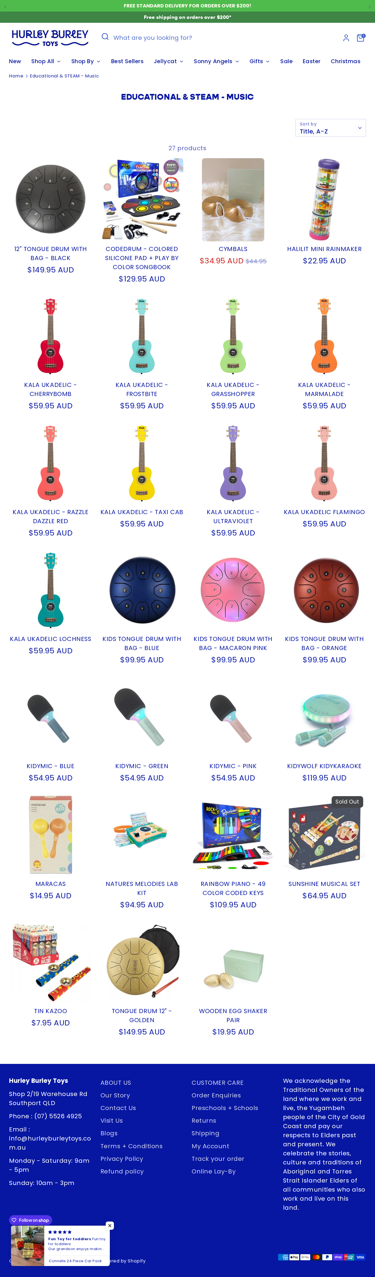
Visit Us (111, 1120)
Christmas (346, 61)
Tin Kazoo (50, 1011)
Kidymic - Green (141, 766)
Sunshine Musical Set (324, 884)
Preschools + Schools (225, 1108)
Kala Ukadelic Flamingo (324, 512)
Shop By (83, 61)
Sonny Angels (214, 61)
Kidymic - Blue (51, 766)
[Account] (346, 37)
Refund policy (122, 1171)
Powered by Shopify (121, 1261)
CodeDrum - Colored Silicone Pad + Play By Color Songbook (141, 258)
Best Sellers (127, 61)
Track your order (218, 1159)
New (15, 61)
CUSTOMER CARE (218, 1082)
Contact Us (118, 1108)
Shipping (205, 1133)
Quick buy (51, 231)
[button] (110, 1226)
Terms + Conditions (131, 1146)
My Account (211, 1146)
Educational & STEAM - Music (64, 76)
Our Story (115, 1095)
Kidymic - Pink (233, 766)
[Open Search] (105, 36)
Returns (204, 1120)
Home (16, 76)
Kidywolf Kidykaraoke (324, 766)
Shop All (43, 61)
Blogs (109, 1133)
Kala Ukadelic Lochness (50, 639)
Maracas (50, 884)
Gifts (257, 61)
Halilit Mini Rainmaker (324, 249)
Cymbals (233, 249)
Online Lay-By (214, 1171)
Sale (286, 61)
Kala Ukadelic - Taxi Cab (141, 512)
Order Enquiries (216, 1095)
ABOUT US (115, 1082)
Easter (312, 61)
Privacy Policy (121, 1159)
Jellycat (166, 61)
